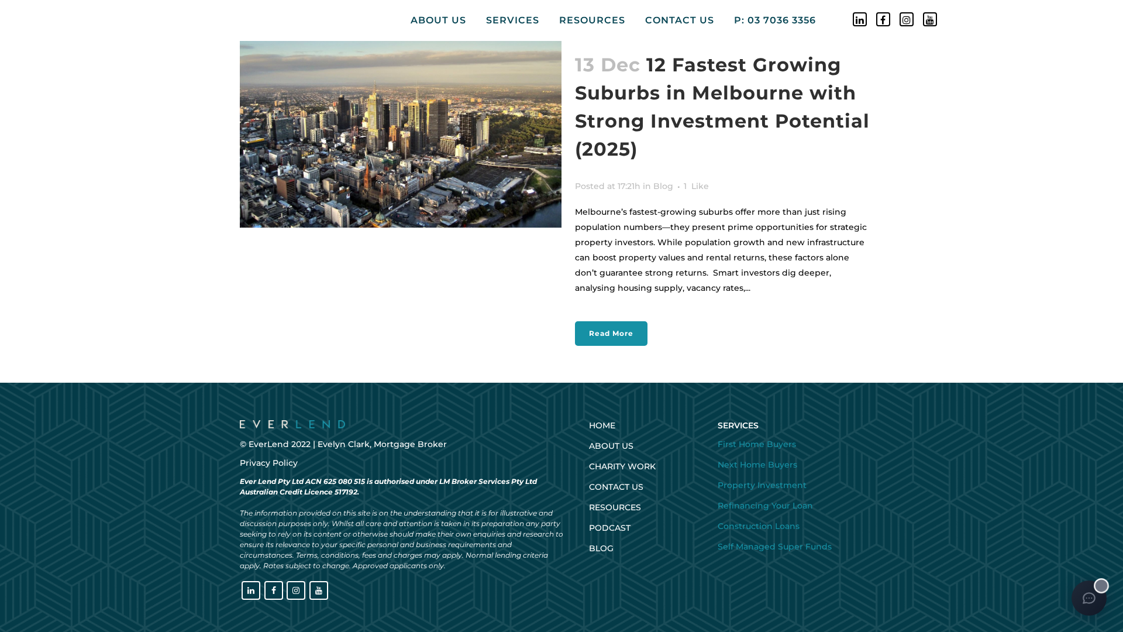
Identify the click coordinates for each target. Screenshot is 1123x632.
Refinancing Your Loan (765, 505)
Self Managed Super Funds (775, 546)
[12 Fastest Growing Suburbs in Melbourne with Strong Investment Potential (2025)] (401, 132)
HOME (602, 425)
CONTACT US (616, 487)
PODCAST (610, 528)
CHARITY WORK (622, 466)
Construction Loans (759, 526)
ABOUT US (611, 446)
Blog (663, 186)
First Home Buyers (757, 444)
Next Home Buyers (757, 464)
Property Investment (762, 485)
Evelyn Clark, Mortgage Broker (382, 444)
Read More (611, 333)
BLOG (601, 548)
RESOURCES (615, 507)
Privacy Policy (269, 463)
